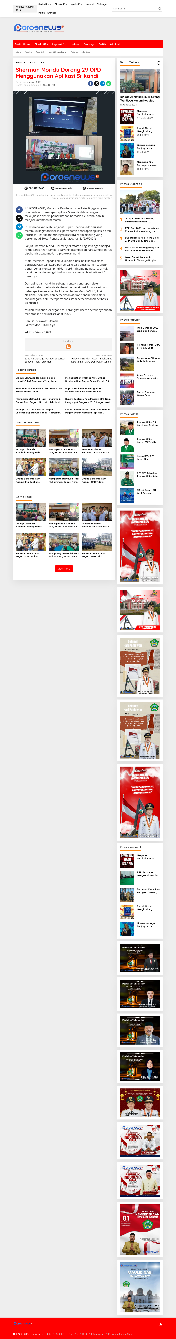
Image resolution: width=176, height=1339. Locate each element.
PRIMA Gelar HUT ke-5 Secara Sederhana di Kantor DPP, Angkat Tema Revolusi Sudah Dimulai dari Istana (148, 492)
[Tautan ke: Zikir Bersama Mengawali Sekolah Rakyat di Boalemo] (127, 877)
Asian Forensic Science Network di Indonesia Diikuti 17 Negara (148, 377)
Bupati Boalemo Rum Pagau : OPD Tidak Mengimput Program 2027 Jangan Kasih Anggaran (88, 401)
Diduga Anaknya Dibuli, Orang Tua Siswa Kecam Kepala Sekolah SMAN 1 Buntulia (140, 98)
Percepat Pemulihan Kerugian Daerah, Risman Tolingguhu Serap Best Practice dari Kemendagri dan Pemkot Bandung (148, 891)
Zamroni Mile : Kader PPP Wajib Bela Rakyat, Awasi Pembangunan (148, 441)
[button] (160, 8)
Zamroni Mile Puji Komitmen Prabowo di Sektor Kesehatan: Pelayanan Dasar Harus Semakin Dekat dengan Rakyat (148, 424)
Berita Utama (23, 85)
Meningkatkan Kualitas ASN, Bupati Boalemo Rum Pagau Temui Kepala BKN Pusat (88, 379)
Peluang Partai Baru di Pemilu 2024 (148, 346)
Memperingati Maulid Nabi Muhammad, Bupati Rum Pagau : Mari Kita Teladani (38, 400)
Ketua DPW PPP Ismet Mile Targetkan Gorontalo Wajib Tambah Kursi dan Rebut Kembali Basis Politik (147, 458)
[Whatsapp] (108, 83)
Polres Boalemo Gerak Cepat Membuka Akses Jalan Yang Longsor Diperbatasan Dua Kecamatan (148, 394)
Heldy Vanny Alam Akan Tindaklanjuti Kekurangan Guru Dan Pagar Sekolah (91, 358)
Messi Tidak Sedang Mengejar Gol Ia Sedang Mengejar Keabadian (142, 249)
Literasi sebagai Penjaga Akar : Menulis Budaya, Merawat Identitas (147, 147)
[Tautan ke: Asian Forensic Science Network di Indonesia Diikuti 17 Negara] (127, 380)
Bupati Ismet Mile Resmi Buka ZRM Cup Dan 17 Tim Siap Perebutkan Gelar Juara (142, 239)
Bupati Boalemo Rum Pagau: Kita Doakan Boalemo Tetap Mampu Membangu (84, 390)
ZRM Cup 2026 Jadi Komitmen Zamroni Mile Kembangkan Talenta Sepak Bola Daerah (142, 230)
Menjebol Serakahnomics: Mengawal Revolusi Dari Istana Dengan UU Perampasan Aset (148, 113)
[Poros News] (39, 29)
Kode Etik (73, 1334)
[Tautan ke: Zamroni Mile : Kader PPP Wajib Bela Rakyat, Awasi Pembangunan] (127, 444)
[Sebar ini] (90, 83)
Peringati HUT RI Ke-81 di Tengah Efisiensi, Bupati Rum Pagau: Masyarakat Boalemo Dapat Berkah (39, 411)
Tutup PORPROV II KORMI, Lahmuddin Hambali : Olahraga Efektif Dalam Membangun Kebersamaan (140, 220)
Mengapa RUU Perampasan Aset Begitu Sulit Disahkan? (147, 164)
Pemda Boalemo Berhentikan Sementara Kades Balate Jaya (39, 390)
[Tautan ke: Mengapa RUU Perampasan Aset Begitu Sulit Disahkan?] (127, 167)
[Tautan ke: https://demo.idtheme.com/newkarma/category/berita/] (159, 63)
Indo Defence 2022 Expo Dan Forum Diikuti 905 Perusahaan (147, 329)
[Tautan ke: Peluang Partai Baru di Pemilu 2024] (127, 348)
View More (64, 568)
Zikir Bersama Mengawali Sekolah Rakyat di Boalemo (148, 874)
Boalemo (36, 85)
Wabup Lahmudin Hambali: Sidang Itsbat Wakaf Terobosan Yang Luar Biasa (36, 379)
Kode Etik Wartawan (93, 1334)
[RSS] (68, 346)
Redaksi (60, 1334)
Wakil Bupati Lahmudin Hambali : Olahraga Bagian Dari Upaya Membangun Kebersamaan (140, 259)
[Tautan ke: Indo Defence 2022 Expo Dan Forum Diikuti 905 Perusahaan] (127, 333)
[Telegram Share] (102, 83)
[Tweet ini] (96, 83)
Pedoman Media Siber (120, 1334)
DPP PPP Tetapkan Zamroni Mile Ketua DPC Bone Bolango (148, 475)
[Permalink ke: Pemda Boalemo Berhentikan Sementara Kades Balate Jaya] (97, 437)
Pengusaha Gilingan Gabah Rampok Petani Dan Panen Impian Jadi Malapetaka (148, 360)
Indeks (48, 1334)
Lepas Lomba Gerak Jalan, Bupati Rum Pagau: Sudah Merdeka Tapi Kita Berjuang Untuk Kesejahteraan (87, 411)
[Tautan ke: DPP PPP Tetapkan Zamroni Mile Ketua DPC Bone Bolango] (127, 478)
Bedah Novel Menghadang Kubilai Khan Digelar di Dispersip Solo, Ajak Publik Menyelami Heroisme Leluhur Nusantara (148, 130)
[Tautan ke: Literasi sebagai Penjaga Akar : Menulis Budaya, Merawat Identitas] (127, 150)
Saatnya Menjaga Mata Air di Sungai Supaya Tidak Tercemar (45, 358)
